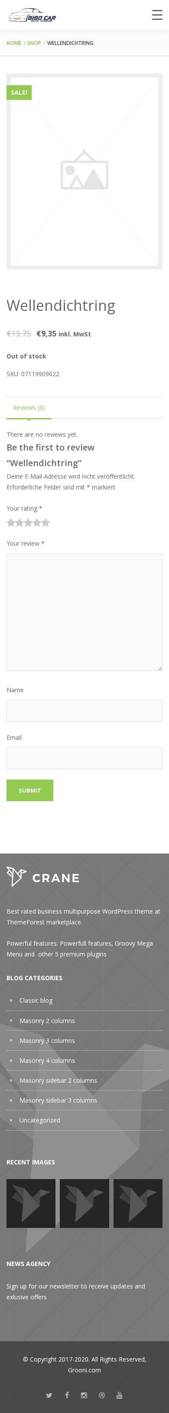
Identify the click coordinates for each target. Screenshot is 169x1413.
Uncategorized (40, 1120)
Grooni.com (84, 1370)
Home (13, 43)
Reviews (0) (29, 407)
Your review (25, 543)
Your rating (24, 508)
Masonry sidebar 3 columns (58, 1100)
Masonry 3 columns (47, 1040)
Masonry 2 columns (47, 1021)
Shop (34, 43)
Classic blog (36, 1000)
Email (14, 737)
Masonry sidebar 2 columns (58, 1080)
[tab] (29, 407)
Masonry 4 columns (47, 1060)
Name (15, 690)
